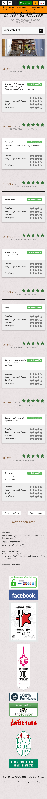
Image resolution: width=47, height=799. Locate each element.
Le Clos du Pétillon (23, 16)
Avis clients (12, 30)
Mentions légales (36, 777)
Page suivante (36, 513)
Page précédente (11, 513)
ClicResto (22, 782)
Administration (36, 782)
